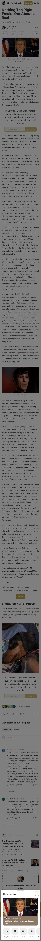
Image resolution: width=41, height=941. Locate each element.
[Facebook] (14, 931)
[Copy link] (6, 931)
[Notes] (31, 931)
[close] (37, 893)
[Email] (23, 931)
